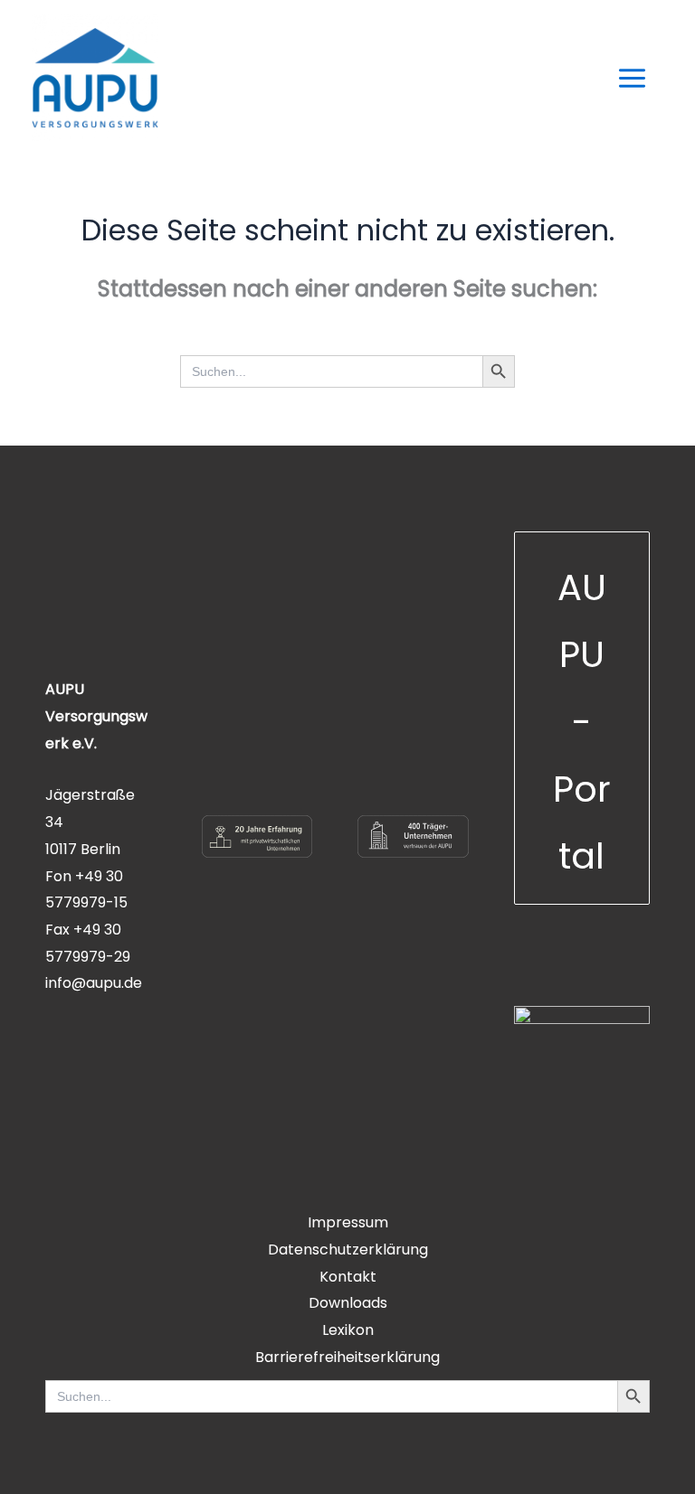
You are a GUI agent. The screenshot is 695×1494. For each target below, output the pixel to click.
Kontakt (347, 1276)
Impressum (348, 1222)
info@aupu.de (93, 983)
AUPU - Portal (582, 721)
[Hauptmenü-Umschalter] (632, 78)
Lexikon (348, 1330)
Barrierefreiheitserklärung (347, 1357)
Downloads (348, 1302)
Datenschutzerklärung (348, 1249)
